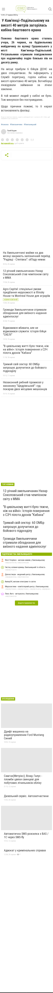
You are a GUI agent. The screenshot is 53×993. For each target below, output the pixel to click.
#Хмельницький (30, 124)
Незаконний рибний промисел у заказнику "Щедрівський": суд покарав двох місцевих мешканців (25, 386)
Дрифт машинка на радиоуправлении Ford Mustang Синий (24, 735)
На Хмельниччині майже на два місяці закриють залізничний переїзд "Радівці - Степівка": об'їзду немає (26, 256)
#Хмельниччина (16, 124)
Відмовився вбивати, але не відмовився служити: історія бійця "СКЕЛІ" (24, 331)
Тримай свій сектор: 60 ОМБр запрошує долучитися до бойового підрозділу (25, 367)
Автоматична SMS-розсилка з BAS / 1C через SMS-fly (26, 835)
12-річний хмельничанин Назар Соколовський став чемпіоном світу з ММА (25, 274)
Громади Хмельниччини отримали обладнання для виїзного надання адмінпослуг (25, 313)
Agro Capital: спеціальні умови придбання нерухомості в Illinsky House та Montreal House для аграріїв (26, 292)
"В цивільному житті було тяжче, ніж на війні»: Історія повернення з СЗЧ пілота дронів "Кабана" (26, 349)
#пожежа (5, 124)
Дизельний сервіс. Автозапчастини (26, 796)
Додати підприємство (26, 603)
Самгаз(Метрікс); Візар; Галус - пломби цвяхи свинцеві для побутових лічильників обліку (23, 779)
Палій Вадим (12, 131)
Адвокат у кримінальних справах (25, 850)
